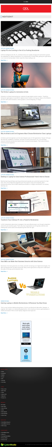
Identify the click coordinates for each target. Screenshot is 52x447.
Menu (26, 1)
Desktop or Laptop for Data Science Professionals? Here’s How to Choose (25, 177)
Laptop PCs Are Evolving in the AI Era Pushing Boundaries (20, 50)
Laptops (3, 48)
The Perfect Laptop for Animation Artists (14, 92)
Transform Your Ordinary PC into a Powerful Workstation (20, 220)
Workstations (10, 48)
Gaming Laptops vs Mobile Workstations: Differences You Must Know (24, 303)
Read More (3, 60)
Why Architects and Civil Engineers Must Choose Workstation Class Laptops (26, 133)
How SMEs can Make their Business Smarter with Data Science (22, 261)
